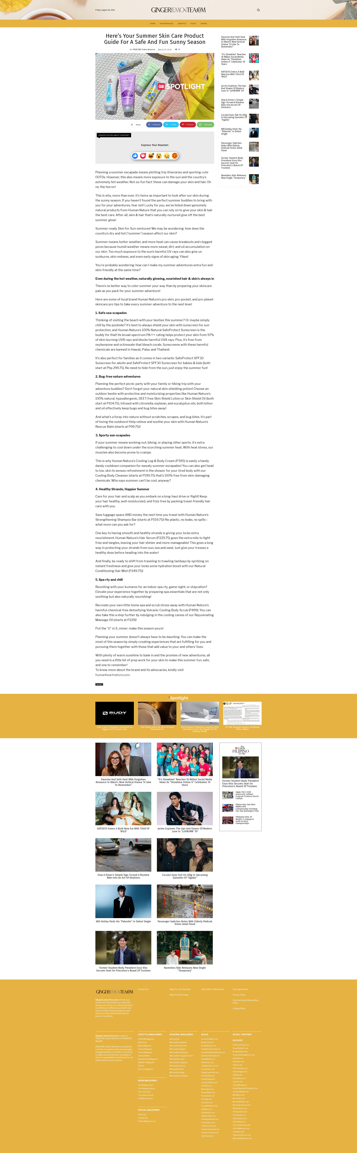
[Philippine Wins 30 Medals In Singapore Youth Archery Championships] (227, 820)
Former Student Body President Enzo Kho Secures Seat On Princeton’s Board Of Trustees (232, 163)
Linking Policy (239, 1008)
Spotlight (99, 684)
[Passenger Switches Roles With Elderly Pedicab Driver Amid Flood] (254, 147)
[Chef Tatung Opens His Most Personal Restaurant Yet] (157, 713)
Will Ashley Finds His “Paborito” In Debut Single (231, 131)
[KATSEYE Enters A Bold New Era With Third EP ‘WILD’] (254, 75)
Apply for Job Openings (180, 989)
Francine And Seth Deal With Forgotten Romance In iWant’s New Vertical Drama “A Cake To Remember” (234, 42)
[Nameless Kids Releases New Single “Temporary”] (254, 179)
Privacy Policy (239, 995)
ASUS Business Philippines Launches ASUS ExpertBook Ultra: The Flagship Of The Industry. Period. (200, 729)
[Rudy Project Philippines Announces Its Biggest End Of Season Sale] (114, 713)
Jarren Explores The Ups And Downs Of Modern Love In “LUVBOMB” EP (233, 88)
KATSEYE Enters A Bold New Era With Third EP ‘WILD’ (232, 74)
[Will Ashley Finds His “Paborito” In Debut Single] (254, 133)
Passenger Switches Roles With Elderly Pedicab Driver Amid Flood (231, 147)
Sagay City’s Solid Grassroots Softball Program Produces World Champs (247, 795)
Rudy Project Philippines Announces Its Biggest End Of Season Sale (114, 728)
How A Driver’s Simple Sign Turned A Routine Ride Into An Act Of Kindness (232, 104)
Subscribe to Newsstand (212, 989)
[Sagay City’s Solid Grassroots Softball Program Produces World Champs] (227, 795)
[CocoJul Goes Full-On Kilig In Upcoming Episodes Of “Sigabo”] (254, 119)
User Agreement (240, 989)
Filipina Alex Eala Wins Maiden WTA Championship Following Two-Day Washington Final (247, 807)
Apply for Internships (179, 995)
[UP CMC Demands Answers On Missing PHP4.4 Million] (242, 713)
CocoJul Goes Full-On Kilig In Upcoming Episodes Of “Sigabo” (234, 117)
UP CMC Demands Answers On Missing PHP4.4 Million (242, 728)
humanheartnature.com (112, 675)
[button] (258, 10)
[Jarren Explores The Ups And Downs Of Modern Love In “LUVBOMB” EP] (254, 89)
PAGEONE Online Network (144, 49)
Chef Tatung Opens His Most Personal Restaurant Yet (157, 728)
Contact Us (143, 989)
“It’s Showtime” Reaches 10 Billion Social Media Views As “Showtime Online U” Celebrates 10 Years (233, 59)
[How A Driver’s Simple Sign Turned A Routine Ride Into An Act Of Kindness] (254, 103)
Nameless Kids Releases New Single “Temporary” (233, 176)
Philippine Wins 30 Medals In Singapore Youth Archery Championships (245, 820)
